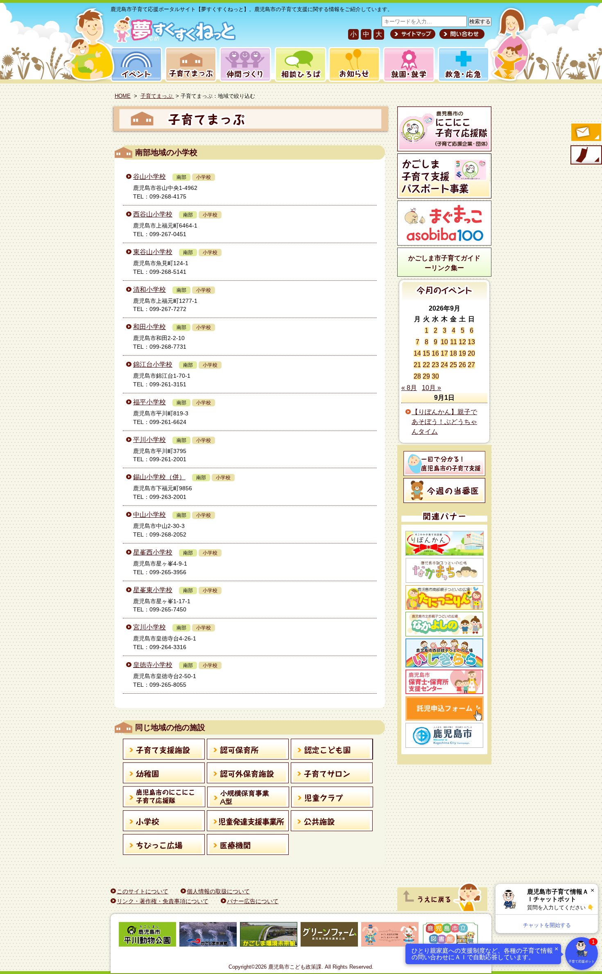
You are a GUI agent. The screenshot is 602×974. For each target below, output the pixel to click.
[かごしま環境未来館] (268, 935)
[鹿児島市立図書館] (450, 935)
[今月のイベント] (444, 297)
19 (462, 353)
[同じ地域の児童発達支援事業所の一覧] (248, 822)
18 (453, 353)
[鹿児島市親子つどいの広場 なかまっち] (444, 570)
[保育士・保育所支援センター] (444, 682)
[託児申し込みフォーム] (444, 708)
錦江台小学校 (152, 364)
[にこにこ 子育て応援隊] (444, 128)
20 (471, 353)
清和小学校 (149, 289)
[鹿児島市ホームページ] (444, 735)
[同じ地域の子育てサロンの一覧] (332, 774)
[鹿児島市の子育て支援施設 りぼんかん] (444, 543)
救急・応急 (463, 64)
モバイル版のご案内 (585, 155)
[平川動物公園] (147, 935)
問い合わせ (460, 34)
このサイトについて (142, 891)
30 (435, 376)
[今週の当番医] (444, 490)
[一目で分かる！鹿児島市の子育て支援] (444, 463)
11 (453, 341)
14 (417, 353)
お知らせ (353, 64)
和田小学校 (149, 326)
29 (426, 376)
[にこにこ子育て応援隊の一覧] (164, 798)
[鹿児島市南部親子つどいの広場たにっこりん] (444, 597)
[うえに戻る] (442, 908)
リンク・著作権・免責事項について (162, 901)
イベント (135, 64)
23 (435, 364)
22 (426, 364)
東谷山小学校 (152, 251)
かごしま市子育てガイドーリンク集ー (444, 263)
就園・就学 (406, 64)
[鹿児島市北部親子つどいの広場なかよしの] (444, 624)
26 (462, 364)
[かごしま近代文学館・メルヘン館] (390, 935)
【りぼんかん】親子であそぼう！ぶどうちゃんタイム (444, 421)
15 (426, 353)
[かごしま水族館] (208, 935)
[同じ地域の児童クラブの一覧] (332, 798)
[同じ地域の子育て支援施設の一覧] (164, 750)
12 (462, 341)
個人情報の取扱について (218, 891)
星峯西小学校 (152, 552)
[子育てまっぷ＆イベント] (173, 40)
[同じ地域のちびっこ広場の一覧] (164, 846)
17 (444, 353)
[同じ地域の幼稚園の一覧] (164, 774)
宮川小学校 (149, 627)
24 (444, 364)
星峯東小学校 (152, 589)
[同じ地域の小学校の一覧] (164, 822)
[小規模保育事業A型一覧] (248, 798)
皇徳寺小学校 (152, 664)
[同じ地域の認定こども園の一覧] (332, 750)
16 (435, 353)
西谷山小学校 (152, 214)
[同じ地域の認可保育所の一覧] (248, 750)
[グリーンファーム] (329, 935)
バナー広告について (252, 901)
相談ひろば (300, 64)
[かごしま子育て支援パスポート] (444, 175)
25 (453, 364)
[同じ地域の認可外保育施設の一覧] (248, 774)
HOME (123, 96)
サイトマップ (412, 34)
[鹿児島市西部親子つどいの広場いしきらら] (444, 652)
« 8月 (409, 387)
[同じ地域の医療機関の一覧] (248, 846)
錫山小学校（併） (159, 476)
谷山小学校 (149, 176)
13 (471, 341)
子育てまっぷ (189, 64)
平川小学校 (149, 439)
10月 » (431, 387)
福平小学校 (149, 402)
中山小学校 (149, 514)
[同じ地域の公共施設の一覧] (332, 822)
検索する (480, 21)
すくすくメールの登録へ (585, 133)
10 (444, 341)
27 (471, 364)
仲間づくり (245, 64)
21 (417, 364)
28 (417, 376)
